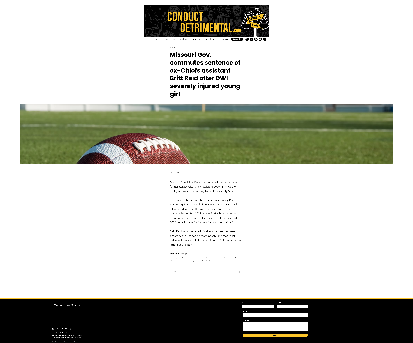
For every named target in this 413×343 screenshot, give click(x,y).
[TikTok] (264, 39)
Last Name (281, 303)
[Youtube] (66, 328)
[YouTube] (260, 39)
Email (245, 311)
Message (246, 320)
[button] (237, 39)
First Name (246, 303)
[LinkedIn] (256, 39)
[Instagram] (247, 39)
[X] (251, 39)
